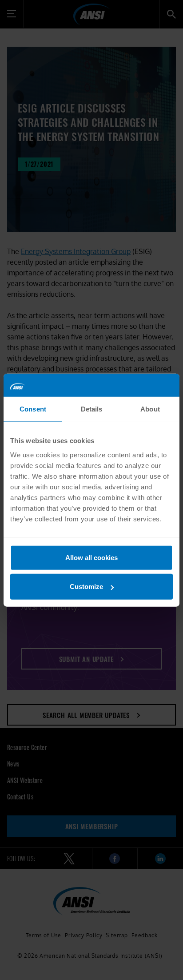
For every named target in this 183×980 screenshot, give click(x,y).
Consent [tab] (33, 409)
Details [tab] (92, 409)
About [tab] (150, 409)
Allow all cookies (91, 557)
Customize (86, 586)
